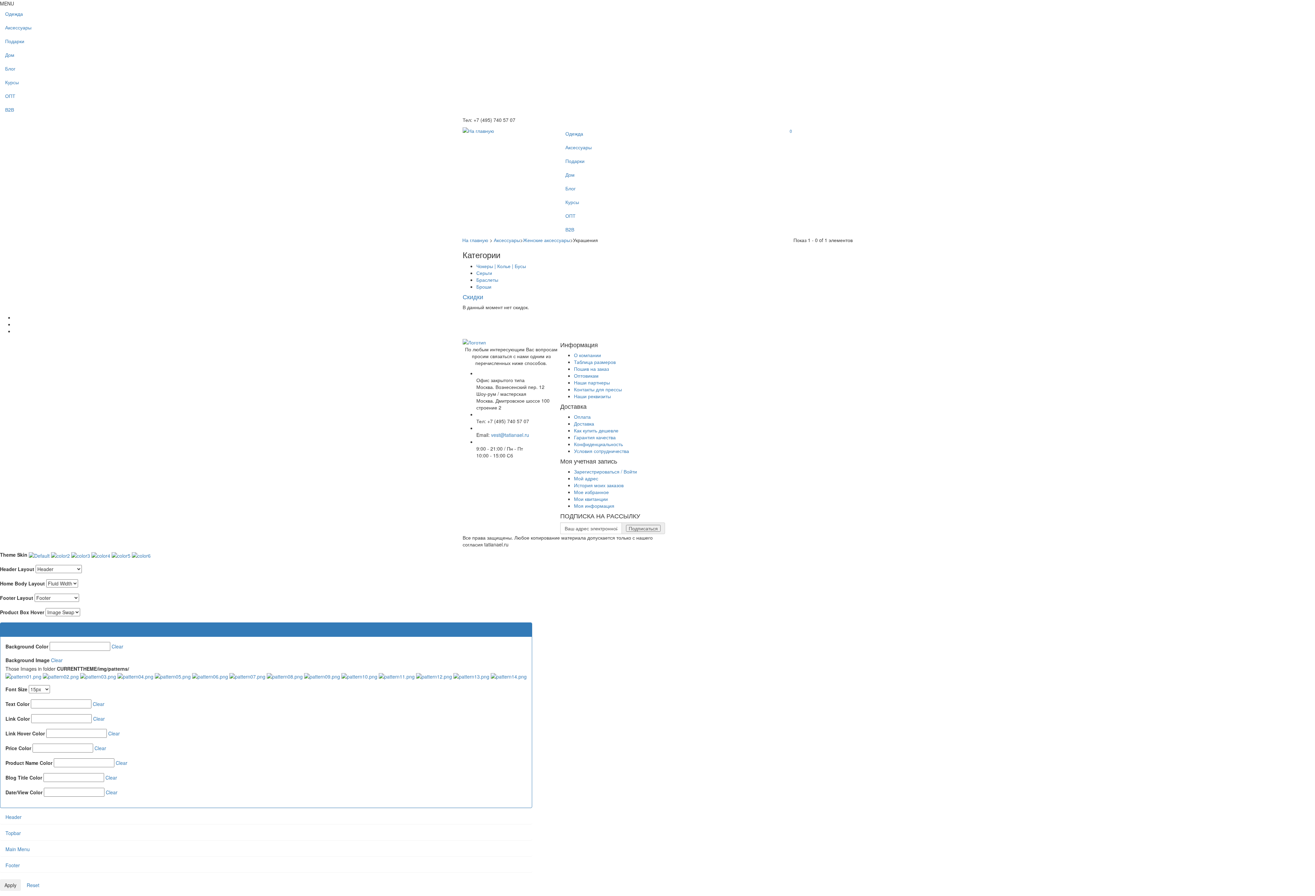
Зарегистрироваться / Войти (605, 471)
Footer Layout (16, 597)
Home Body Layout (22, 583)
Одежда (14, 13)
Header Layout (17, 569)
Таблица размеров (595, 361)
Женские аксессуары (546, 240)
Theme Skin (13, 554)
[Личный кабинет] (789, 139)
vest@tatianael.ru (510, 434)
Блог (10, 68)
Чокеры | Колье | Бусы (501, 266)
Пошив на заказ (591, 368)
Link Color (17, 718)
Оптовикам (586, 375)
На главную (475, 240)
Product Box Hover (22, 612)
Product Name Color (28, 762)
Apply (10, 885)
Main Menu (17, 849)
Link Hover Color (25, 733)
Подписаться (643, 528)
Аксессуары (18, 27)
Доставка (584, 423)
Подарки (14, 41)
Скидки (473, 296)
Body (10, 629)
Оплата (582, 416)
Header (13, 816)
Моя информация (594, 505)
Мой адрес (586, 478)
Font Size (16, 689)
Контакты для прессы (598, 389)
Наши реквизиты (592, 396)
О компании (587, 355)
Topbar (13, 833)
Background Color (26, 646)
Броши (483, 286)
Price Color (18, 748)
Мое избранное (591, 492)
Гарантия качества (595, 437)
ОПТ (10, 95)
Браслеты (487, 279)
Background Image (27, 660)
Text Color (17, 704)
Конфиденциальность (598, 444)
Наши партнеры (592, 382)
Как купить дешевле (596, 430)
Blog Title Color (23, 777)
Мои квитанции (591, 498)
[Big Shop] (478, 130)
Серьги (484, 272)
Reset (33, 885)
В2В (9, 109)
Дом (9, 54)
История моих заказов (599, 485)
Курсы (12, 82)
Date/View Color (23, 792)
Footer (12, 865)
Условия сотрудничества (601, 450)
